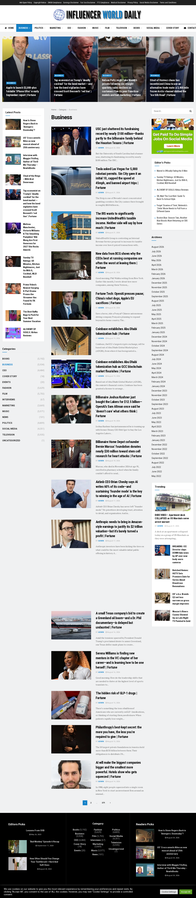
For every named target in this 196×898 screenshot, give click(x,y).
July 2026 (156, 251)
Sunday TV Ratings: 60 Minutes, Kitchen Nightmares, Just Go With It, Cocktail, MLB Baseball (31, 267)
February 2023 (159, 435)
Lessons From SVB (35, 830)
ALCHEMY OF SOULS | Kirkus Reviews (30, 332)
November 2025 (159, 287)
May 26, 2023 (36, 835)
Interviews (8, 399)
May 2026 (156, 260)
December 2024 (159, 337)
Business (23, 28)
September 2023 (160, 404)
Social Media (153, 28)
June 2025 (157, 310)
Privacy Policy (133, 3)
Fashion (82, 28)
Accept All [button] (185, 892)
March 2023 (157, 431)
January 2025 (158, 332)
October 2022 (158, 453)
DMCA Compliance (54, 3)
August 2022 (158, 462)
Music (95, 28)
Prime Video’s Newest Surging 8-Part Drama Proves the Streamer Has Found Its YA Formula (31, 294)
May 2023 (156, 422)
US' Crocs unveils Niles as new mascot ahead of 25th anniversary (172, 850)
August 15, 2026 (113, 703)
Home (11, 28)
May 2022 (156, 476)
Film (107, 28)
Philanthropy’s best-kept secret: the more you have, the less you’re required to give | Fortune (118, 732)
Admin (101, 148)
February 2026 (159, 274)
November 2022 (159, 449)
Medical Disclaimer (118, 3)
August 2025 (158, 301)
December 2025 (159, 283)
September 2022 (160, 458)
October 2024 (158, 346)
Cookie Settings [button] (169, 892)
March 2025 (157, 323)
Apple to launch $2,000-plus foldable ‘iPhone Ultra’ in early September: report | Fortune (22, 91)
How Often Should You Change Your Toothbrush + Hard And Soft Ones (44, 861)
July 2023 (156, 413)
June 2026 (157, 256)
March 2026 (157, 269)
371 (103, 803)
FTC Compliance (103, 3)
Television (121, 28)
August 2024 (158, 355)
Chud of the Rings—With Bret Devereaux (31, 179)
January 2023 (158, 440)
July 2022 (156, 467)
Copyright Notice (40, 3)
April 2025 (156, 319)
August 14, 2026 (113, 781)
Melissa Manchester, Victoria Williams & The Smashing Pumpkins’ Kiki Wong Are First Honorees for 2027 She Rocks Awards (31, 237)
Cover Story (172, 28)
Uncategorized (11, 440)
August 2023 (158, 409)
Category (62, 110)
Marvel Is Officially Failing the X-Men (172, 171)
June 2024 (157, 364)
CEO (69, 28)
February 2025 (159, 328)
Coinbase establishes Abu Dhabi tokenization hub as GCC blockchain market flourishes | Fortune (119, 366)
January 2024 (158, 386)
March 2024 (157, 377)
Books (137, 28)
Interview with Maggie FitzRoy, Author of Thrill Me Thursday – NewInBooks (31, 161)
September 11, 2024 (45, 846)
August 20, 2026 (113, 273)
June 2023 (157, 418)
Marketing (55, 28)
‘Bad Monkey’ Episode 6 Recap (44, 841)
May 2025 (156, 314)
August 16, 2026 (113, 632)
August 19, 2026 (113, 338)
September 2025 (160, 296)
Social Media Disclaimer (149, 3)
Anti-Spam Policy (26, 3)
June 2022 (157, 471)
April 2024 (156, 373)
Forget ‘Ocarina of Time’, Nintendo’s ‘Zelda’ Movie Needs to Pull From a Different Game (172, 208)
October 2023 (158, 399)
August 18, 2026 (113, 421)
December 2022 (159, 444)
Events (6, 382)
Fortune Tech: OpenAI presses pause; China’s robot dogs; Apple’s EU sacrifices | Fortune (120, 298)
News (5, 417)
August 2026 (158, 247)
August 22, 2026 (157, 101)
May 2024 (156, 368)
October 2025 (158, 292)
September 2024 (160, 350)
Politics (39, 28)
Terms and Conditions (168, 3)
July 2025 (156, 305)
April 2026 (156, 265)
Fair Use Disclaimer (87, 3)
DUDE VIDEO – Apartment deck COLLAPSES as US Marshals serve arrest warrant (172, 518)
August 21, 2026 (113, 193)
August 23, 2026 (61, 101)
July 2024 (156, 359)
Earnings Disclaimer (71, 3)
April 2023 (156, 426)
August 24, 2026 (14, 101)
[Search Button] (191, 111)
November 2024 (159, 341)
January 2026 (158, 278)
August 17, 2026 (113, 501)
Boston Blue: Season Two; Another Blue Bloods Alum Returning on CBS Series (172, 221)
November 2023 (159, 395)
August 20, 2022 (45, 869)
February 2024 (159, 381)
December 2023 (159, 390)
